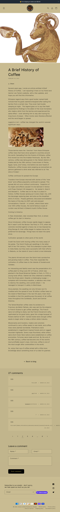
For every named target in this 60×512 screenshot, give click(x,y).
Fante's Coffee (22, 506)
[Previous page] (13, 436)
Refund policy (42, 506)
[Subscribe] (33, 492)
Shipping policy (39, 508)
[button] (4, 8)
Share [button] (12, 83)
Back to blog (31, 361)
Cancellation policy (50, 508)
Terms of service (29, 508)
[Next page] (47, 436)
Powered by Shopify (31, 506)
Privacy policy (51, 506)
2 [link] (22, 436)
